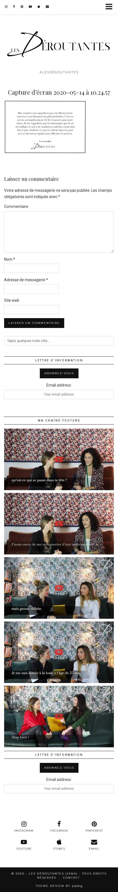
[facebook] (14, 6)
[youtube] (30, 6)
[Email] (47, 6)
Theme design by (59, 886)
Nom (9, 259)
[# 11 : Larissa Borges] (59, 459)
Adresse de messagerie (26, 280)
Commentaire (16, 206)
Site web (11, 300)
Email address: (59, 385)
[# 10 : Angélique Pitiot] (59, 588)
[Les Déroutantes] (59, 33)
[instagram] (6, 6)
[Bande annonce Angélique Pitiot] (59, 652)
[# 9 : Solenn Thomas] (59, 716)
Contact (71, 877)
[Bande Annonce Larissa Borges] (59, 523)
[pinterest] (22, 6)
